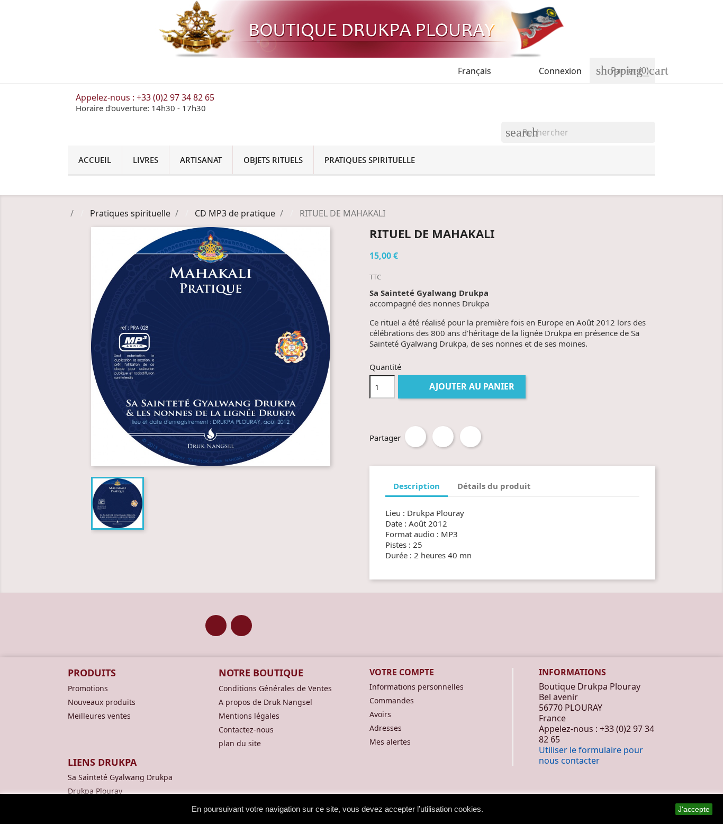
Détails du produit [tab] (494, 486)
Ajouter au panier (463, 386)
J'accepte (694, 809)
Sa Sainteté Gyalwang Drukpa (120, 777)
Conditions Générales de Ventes (275, 688)
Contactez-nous (246, 730)
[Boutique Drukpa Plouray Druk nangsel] (361, 29)
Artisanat (201, 160)
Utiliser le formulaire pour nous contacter (591, 755)
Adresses (385, 728)
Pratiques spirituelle (369, 160)
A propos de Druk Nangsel (265, 702)
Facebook (216, 625)
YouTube (241, 625)
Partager (415, 436)
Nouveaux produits (101, 702)
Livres (145, 160)
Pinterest (470, 436)
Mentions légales (249, 716)
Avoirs (380, 714)
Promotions (88, 688)
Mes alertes (390, 742)
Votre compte (401, 672)
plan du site (240, 743)
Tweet (443, 436)
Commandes (391, 700)
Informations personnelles (416, 687)
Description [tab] (416, 486)
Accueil (94, 160)
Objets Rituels (273, 160)
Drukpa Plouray (95, 791)
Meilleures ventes (99, 716)
